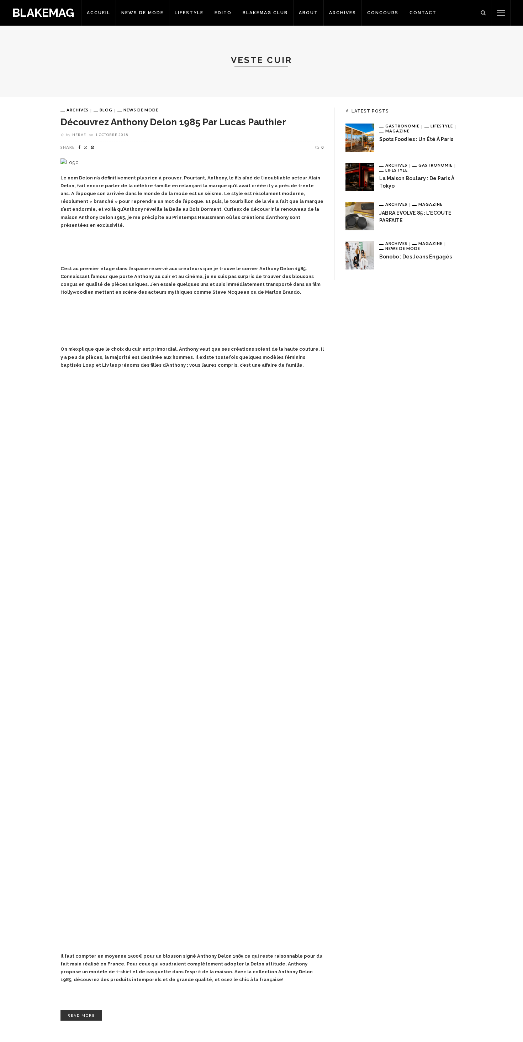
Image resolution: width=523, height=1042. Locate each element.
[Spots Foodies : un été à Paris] (359, 137)
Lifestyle (189, 12)
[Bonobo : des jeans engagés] (359, 255)
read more (81, 1015)
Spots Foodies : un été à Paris (416, 139)
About (308, 12)
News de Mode (142, 12)
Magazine (397, 131)
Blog (106, 110)
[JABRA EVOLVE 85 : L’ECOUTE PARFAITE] (359, 216)
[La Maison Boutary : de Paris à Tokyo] (359, 176)
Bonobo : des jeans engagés (415, 257)
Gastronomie (402, 126)
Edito (223, 12)
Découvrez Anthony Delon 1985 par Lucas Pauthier (173, 122)
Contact (423, 12)
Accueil (98, 12)
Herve (79, 134)
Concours (382, 12)
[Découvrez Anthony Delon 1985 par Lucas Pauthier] (69, 162)
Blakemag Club (265, 12)
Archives (342, 12)
